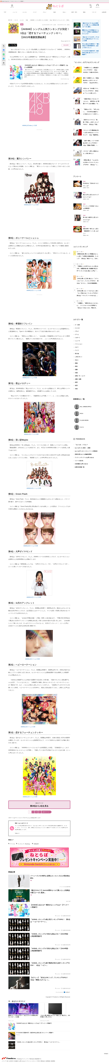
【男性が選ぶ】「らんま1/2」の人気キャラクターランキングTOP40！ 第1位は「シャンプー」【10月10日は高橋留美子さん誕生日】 (91, 164)
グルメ (44, 12)
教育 (76, 382)
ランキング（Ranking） (24, 844)
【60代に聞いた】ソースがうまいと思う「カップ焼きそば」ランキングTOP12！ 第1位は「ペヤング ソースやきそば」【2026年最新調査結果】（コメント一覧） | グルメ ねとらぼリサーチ (88, 295)
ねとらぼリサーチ (66, 41)
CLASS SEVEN (84, 420)
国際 (76, 369)
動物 (84, 12)
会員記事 (104, 12)
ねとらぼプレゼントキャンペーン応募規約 (85, 451)
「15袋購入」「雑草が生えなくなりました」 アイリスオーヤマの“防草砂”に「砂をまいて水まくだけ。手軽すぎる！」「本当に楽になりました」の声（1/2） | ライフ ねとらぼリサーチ (87, 307)
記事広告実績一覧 (78, 467)
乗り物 (77, 353)
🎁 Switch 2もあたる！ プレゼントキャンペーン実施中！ (12, 1)
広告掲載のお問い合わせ (80, 463)
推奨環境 (53, 1061)
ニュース (15, 12)
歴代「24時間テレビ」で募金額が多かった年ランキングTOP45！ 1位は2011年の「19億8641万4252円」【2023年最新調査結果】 (91, 82)
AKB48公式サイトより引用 (31, 204)
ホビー (77, 347)
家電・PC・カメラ (80, 376)
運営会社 (43, 1061)
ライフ (77, 350)
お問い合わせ (22, 1061)
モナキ (82, 427)
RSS (39, 1061)
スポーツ (77, 337)
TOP (5, 12)
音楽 (22, 24)
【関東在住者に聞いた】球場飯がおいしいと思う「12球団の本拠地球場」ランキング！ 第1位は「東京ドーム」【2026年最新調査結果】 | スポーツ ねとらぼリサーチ (87, 258)
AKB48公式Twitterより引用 (29, 125)
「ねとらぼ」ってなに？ (80, 444)
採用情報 (48, 1061)
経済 (76, 385)
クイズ (34, 12)
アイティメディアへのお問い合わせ (83, 457)
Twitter (16, 833)
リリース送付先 (78, 460)
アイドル (12, 844)
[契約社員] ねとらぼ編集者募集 (82, 454)
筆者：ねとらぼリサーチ (21, 823)
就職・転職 (78, 379)
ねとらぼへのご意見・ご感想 (81, 448)
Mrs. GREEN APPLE (85, 406)
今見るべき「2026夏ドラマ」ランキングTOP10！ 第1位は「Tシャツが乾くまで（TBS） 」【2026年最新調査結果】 (91, 93)
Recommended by (60, 992)
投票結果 (36, 844)
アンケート (77, 176)
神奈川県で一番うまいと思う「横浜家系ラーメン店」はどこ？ (91, 231)
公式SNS (11, 1061)
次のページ (46, 812)
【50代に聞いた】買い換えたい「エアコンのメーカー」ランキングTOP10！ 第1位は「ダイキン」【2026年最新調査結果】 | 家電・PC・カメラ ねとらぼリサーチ (87, 283)
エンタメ (25, 12)
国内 (76, 366)
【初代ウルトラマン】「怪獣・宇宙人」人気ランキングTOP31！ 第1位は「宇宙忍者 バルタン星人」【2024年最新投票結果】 (91, 124)
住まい (64, 12)
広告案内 (16, 1061)
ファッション (78, 344)
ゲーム (77, 334)
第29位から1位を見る (39, 806)
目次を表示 (66, 45)
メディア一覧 (5, 1061)
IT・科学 (77, 325)
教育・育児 (74, 12)
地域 (54, 12)
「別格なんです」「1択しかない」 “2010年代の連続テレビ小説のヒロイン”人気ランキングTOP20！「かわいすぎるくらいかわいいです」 (91, 114)
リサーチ (94, 12)
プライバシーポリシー (31, 1061)
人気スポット (78, 356)
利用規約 (106, 1053)
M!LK (81, 413)
